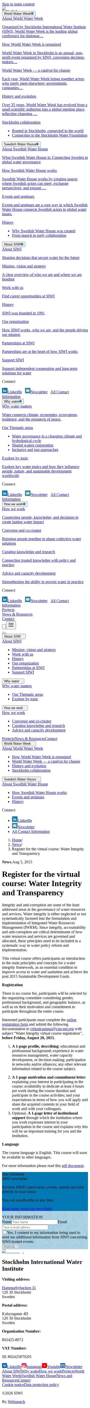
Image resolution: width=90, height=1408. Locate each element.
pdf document (73, 1166)
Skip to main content (18, 4)
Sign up (9, 1246)
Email (62, 1222)
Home (17, 840)
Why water (30, 1371)
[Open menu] (11, 625)
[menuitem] (45, 27)
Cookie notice (13, 1385)
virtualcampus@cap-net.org (52, 1029)
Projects (8, 610)
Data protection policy (41, 1385)
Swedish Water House (38, 1376)
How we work (50, 1371)
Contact (8, 619)
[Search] (4, 626)
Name (7, 1222)
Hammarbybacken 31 (19, 1288)
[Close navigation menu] (4, 633)
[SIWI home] (13, 1251)
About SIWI (12, 1371)
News (16, 844)
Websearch (16, 1402)
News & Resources (17, 614)
